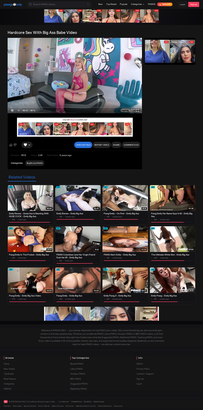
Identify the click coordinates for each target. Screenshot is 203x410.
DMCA (140, 363)
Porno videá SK (44, 406)
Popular (124, 4)
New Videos (9, 369)
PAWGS (151, 4)
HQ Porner (69, 406)
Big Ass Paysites (30, 406)
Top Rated (111, 4)
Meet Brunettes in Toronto (86, 406)
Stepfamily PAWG (78, 389)
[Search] (88, 4)
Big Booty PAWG (35, 163)
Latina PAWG (76, 369)
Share (116, 145)
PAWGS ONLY (20, 401)
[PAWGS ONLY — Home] (13, 4)
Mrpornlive (118, 406)
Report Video (102, 145)
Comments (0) (131, 145)
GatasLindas (98, 401)
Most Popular (10, 379)
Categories (136, 4)
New (100, 4)
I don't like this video (15, 144)
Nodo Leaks (17, 406)
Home (6, 363)
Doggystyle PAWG (79, 383)
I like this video (11, 144)
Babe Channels (58, 406)
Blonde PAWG (76, 363)
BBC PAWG (75, 379)
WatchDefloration (105, 406)
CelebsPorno (76, 401)
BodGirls (87, 401)
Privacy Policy (143, 369)
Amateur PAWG (77, 373)
